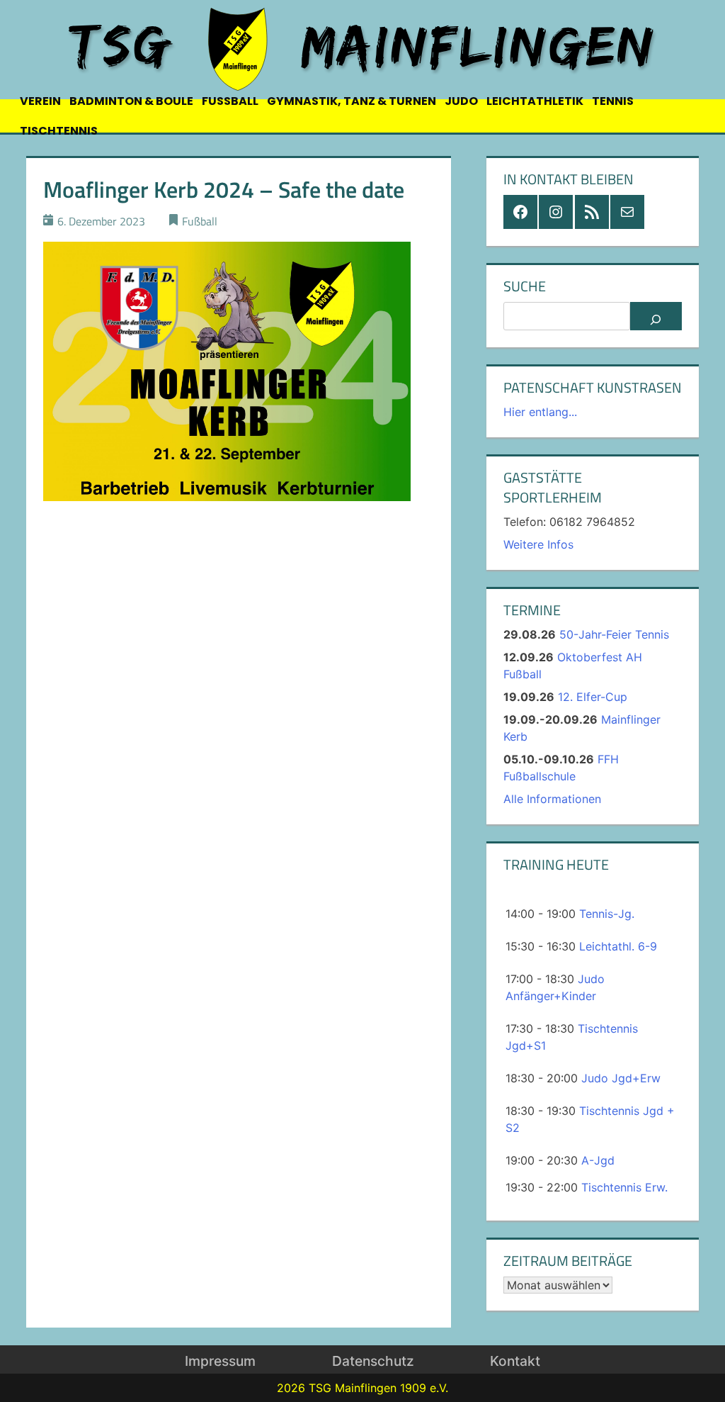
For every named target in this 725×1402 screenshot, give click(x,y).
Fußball (199, 221)
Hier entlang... (540, 412)
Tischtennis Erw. (624, 1187)
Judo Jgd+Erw (621, 1078)
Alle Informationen (552, 799)
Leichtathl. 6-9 (618, 946)
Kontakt (515, 1360)
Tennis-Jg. (606, 914)
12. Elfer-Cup (592, 697)
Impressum (220, 1360)
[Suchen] (656, 316)
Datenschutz (373, 1360)
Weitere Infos (538, 544)
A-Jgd (598, 1160)
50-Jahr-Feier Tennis (614, 634)
